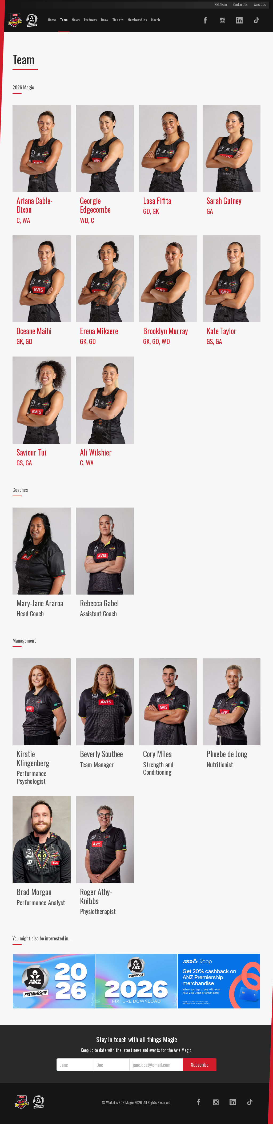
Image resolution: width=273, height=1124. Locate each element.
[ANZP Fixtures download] (136, 980)
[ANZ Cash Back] (219, 980)
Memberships (137, 20)
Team (63, 20)
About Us (260, 5)
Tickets (118, 20)
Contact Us (240, 5)
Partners (90, 20)
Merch (155, 20)
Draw (104, 20)
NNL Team (221, 5)
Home (52, 20)
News (76, 20)
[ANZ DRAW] (54, 980)
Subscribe (199, 1064)
